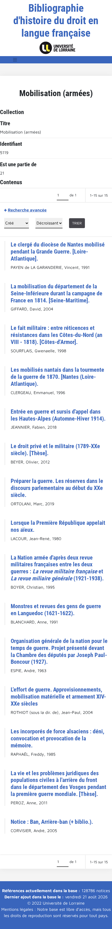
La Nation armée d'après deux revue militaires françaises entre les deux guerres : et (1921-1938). (57, 568)
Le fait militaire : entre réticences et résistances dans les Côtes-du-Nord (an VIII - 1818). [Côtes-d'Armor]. (56, 334)
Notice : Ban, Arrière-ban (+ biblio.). (52, 821)
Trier (77, 223)
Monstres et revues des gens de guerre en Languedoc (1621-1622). (56, 609)
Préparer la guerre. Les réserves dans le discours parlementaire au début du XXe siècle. (57, 487)
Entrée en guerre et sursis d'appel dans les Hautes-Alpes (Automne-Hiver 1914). (58, 415)
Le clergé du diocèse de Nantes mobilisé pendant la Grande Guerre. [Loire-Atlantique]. (58, 251)
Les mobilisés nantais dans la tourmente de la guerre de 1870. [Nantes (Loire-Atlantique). (57, 376)
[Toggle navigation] (15, 59)
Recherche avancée (27, 210)
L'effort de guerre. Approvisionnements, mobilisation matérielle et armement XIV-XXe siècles (58, 696)
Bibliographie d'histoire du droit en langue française (55, 20)
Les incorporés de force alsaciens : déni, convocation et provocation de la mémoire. (57, 738)
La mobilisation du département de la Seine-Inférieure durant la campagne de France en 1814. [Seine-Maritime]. (56, 293)
